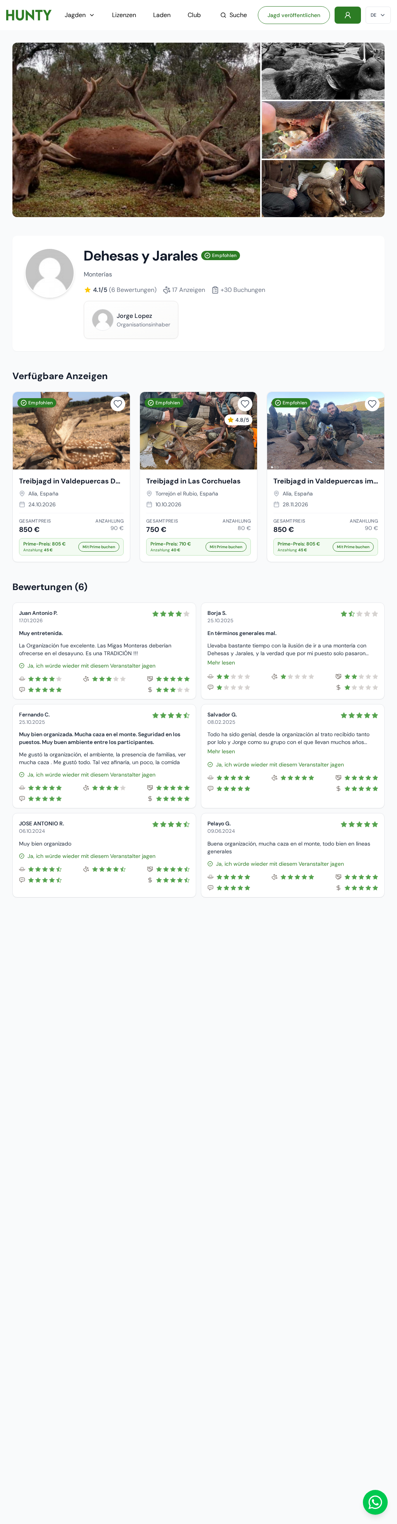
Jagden (75, 15)
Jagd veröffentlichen (294, 15)
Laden (162, 15)
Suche (238, 15)
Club (194, 15)
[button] (71, 547)
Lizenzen (124, 15)
